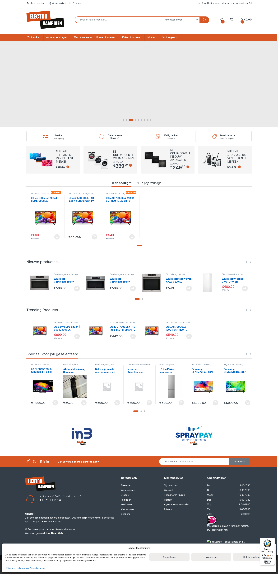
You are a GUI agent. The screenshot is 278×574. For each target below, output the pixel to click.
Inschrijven (239, 461)
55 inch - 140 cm (116, 193)
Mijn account (170, 485)
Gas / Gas (109, 364)
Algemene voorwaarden (176, 504)
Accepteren (169, 557)
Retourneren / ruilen (174, 495)
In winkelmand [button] (53, 237)
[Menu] (273, 540)
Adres (78, 3)
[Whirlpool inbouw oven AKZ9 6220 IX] (153, 282)
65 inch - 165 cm (42, 193)
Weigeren (211, 557)
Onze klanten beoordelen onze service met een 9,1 (226, 3)
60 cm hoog (171, 274)
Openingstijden (59, 3)
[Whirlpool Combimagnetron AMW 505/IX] (97, 282)
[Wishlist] (231, 19)
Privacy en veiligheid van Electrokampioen (26, 568)
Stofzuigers (169, 37)
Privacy (168, 509)
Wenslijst (168, 490)
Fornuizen (99, 364)
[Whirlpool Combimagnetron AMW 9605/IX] (41, 282)
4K (32, 193)
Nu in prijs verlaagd (149, 183)
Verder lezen (76, 288)
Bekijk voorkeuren (253, 557)
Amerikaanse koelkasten (138, 364)
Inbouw (151, 37)
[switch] (267, 562)
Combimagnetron (62, 274)
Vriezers (239, 274)
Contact (168, 499)
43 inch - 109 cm (76, 193)
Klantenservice (37, 3)
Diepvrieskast (228, 274)
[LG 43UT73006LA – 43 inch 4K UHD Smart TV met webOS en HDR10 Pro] (97, 330)
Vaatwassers (81, 37)
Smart (90, 193)
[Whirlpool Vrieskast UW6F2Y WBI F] (209, 282)
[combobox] (119, 19)
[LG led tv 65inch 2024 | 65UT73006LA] (41, 330)
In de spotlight (121, 183)
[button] (139, 245)
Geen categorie (70, 364)
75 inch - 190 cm (202, 364)
